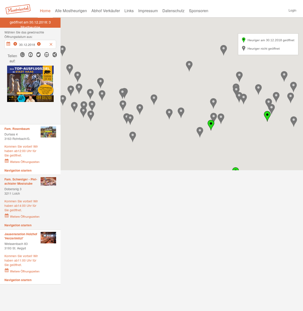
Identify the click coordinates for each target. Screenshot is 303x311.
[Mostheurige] (19, 9)
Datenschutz (173, 10)
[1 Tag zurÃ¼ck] (17, 43)
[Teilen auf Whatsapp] (22, 54)
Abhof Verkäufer (105, 10)
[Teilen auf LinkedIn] (46, 54)
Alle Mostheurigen (71, 10)
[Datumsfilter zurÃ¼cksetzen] (51, 43)
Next (57, 88)
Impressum (148, 10)
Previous (3, 88)
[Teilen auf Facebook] (30, 54)
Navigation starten (17, 170)
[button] (79, 89)
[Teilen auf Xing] (55, 54)
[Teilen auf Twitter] (38, 54)
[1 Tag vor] (41, 43)
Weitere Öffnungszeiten (24, 162)
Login (292, 10)
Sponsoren (198, 10)
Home (45, 10)
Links (129, 10)
